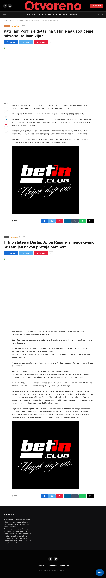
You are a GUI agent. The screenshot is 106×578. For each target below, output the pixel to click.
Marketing (64, 565)
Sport (65, 14)
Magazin (74, 14)
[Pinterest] (6, 125)
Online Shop (96, 5)
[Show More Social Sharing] (51, 42)
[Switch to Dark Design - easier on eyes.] (98, 14)
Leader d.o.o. (63, 570)
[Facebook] (6, 109)
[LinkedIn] (6, 120)
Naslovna (31, 14)
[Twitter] (6, 114)
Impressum (52, 565)
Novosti (40, 14)
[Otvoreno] (53, 5)
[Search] (102, 14)
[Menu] (4, 14)
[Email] (6, 130)
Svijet (58, 14)
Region (51, 14)
